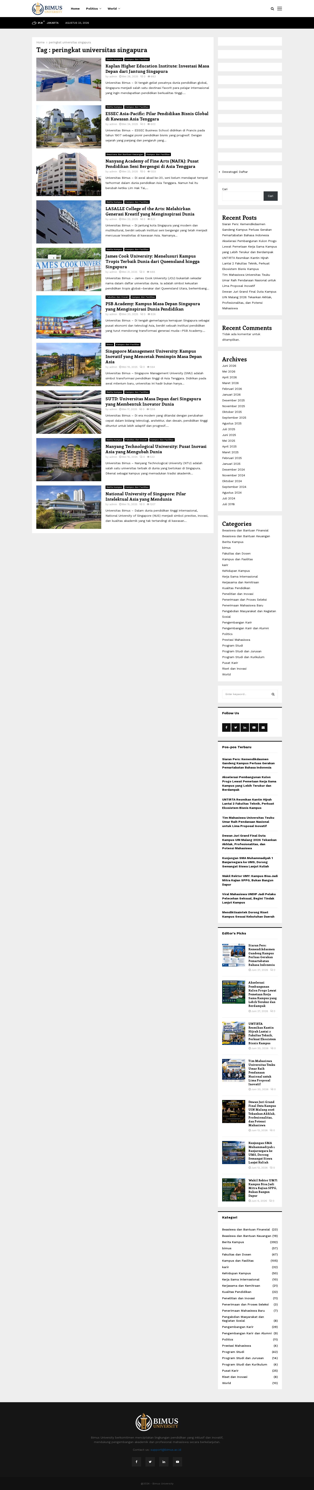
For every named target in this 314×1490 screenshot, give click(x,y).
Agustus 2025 (232, 423)
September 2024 (234, 486)
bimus (110, 344)
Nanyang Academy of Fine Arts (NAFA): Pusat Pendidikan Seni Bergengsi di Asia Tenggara (152, 163)
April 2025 (229, 446)
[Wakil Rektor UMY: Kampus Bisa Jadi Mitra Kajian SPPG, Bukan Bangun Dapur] (233, 1189)
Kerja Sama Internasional (240, 576)
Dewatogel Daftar (235, 171)
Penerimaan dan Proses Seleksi (244, 599)
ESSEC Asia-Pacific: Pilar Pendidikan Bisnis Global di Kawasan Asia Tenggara (157, 116)
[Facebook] (136, 1462)
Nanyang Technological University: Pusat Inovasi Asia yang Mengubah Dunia (156, 448)
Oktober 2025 (232, 412)
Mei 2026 (228, 371)
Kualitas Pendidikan (236, 588)
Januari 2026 (231, 394)
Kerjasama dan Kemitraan (240, 582)
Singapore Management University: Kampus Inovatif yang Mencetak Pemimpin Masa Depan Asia (154, 356)
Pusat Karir (230, 662)
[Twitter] (150, 1462)
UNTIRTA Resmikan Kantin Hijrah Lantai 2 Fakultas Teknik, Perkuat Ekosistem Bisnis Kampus (246, 263)
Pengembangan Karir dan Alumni (245, 628)
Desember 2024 (233, 469)
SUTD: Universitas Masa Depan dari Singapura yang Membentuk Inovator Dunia (153, 401)
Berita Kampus (114, 59)
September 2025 (234, 417)
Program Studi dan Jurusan (241, 651)
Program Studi (232, 645)
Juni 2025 (229, 435)
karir (225, 565)
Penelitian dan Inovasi (237, 593)
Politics (92, 8)
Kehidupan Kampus (236, 570)
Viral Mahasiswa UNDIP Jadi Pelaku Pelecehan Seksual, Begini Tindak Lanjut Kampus (249, 898)
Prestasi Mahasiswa (236, 639)
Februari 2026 (232, 388)
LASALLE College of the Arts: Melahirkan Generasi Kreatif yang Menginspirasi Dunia (150, 211)
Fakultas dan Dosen (117, 297)
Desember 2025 (233, 400)
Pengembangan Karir (237, 622)
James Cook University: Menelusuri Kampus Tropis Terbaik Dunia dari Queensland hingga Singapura (153, 261)
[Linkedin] (164, 1462)
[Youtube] (177, 1462)
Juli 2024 (228, 498)
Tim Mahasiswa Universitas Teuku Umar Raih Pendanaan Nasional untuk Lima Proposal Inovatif (249, 280)
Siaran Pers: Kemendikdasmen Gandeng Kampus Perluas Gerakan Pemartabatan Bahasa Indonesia (247, 229)
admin (113, 76)
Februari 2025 (232, 458)
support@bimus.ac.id (166, 1449)
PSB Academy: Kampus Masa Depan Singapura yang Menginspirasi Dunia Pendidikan (153, 306)
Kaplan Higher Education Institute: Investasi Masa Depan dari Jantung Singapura (157, 68)
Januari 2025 (231, 463)
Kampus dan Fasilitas (137, 59)
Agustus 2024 (232, 492)
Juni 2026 (229, 365)
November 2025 (233, 406)
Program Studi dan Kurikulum (243, 657)
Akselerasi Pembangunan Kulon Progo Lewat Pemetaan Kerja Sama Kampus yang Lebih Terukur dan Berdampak (249, 246)
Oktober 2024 (232, 481)
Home (75, 8)
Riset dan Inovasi (234, 668)
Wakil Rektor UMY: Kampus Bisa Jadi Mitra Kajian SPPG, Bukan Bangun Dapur (250, 880)
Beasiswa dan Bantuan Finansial (245, 530)
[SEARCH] (273, 694)
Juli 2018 (228, 504)
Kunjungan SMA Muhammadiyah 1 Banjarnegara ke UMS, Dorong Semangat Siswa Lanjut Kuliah (247, 862)
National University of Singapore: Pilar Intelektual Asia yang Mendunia (146, 496)
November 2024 (233, 475)
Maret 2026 (230, 383)
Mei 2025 (228, 440)
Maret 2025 (230, 452)
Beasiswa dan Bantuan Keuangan (125, 154)
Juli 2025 (228, 429)
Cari (224, 189)
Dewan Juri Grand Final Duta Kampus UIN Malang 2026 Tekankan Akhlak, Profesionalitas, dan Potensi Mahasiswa (262, 1113)
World (112, 8)
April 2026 (229, 377)
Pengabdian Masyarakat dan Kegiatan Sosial (243, 1318)
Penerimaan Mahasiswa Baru (242, 605)
